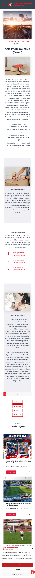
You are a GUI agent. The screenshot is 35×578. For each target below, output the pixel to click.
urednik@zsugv (14, 466)
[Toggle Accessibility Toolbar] (33, 572)
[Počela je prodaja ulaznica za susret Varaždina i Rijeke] (17, 489)
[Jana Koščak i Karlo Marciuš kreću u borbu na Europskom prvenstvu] (17, 446)
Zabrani (17, 569)
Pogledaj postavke (17, 574)
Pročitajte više (11, 472)
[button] (32, 548)
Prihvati (17, 565)
